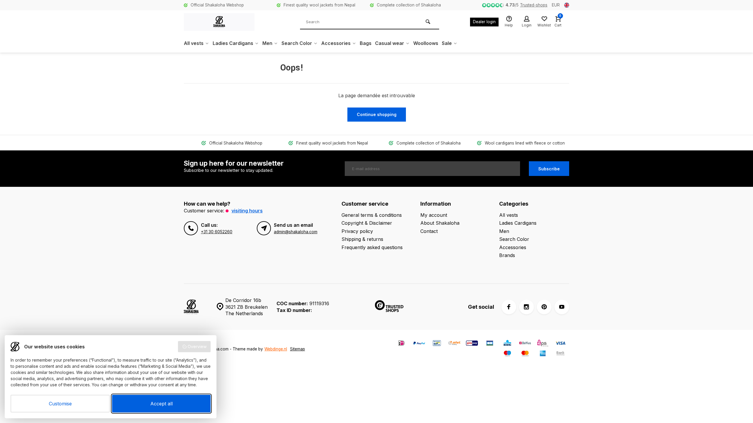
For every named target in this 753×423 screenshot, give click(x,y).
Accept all (161, 404)
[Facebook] (509, 307)
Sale (447, 43)
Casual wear (389, 43)
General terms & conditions (371, 215)
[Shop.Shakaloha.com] (219, 22)
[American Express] (542, 354)
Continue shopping (377, 114)
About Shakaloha (439, 223)
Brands (507, 255)
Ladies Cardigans (233, 43)
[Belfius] (525, 344)
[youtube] (561, 307)
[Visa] (560, 344)
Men (267, 43)
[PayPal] (419, 344)
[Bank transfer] (560, 354)
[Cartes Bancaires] (489, 344)
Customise (60, 404)
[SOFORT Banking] (454, 344)
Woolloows (425, 43)
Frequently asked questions (372, 247)
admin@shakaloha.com (295, 231)
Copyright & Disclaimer (366, 223)
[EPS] (542, 344)
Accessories (336, 43)
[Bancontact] (436, 344)
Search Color (296, 43)
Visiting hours (247, 211)
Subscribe (549, 168)
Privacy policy (357, 231)
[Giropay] (472, 344)
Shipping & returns (362, 239)
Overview (197, 346)
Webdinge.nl (275, 349)
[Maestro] (507, 354)
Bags (365, 43)
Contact (429, 231)
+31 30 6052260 (216, 231)
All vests (194, 43)
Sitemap (297, 349)
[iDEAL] (401, 344)
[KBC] (507, 344)
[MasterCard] (525, 354)
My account (433, 215)
